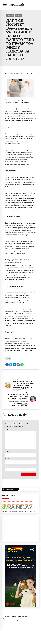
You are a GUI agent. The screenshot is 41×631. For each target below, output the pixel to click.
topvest (8, 358)
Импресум (6, 616)
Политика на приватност (19, 616)
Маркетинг (29, 619)
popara (6, 73)
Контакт (21, 619)
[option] (20, 88)
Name (7, 451)
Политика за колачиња (10, 619)
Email (7, 458)
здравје (18, 15)
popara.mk (16, 4)
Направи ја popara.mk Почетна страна (15, 621)
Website (7, 466)
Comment (8, 429)
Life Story (10, 15)
